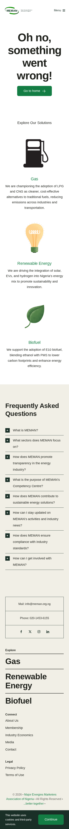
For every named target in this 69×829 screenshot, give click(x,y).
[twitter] (30, 632)
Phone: (25, 618)
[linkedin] (47, 632)
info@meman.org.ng (38, 603)
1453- (39, 618)
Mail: (21, 603)
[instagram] (38, 632)
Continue (51, 819)
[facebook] (21, 632)
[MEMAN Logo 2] (18, 8)
